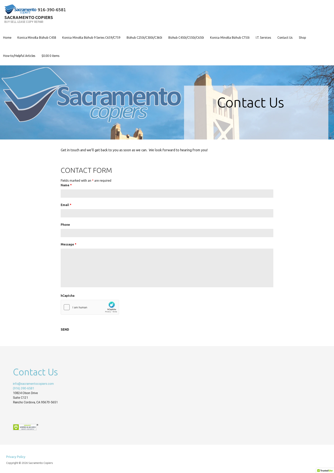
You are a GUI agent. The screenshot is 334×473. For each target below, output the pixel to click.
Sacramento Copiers (28, 17)
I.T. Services (263, 37)
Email (66, 205)
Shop (302, 37)
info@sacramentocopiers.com (33, 384)
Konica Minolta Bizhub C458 (36, 37)
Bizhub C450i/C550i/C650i (186, 37)
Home (7, 37)
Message (68, 244)
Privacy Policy (15, 456)
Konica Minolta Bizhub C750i (230, 37)
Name (66, 185)
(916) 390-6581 (23, 388)
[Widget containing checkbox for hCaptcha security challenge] (90, 307)
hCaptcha (67, 295)
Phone (65, 224)
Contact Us (285, 37)
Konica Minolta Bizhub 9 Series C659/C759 (91, 37)
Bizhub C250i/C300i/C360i (144, 37)
